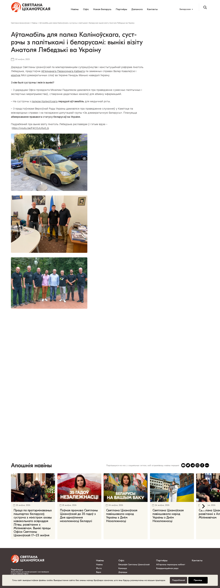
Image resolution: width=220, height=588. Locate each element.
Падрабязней (178, 580)
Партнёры (121, 9)
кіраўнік (15, 75)
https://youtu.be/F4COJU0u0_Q (30, 128)
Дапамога (137, 9)
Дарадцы (122, 572)
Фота (99, 568)
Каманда (122, 568)
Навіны (75, 9)
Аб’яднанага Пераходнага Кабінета (63, 71)
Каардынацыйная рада (167, 568)
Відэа (98, 572)
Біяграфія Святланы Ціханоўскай (134, 564)
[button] (203, 506)
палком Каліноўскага (45, 101)
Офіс (86, 9)
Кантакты (152, 9)
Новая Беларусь (102, 9)
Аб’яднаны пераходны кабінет (170, 564)
